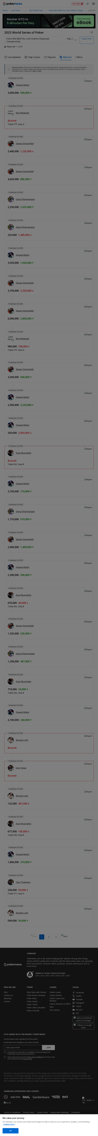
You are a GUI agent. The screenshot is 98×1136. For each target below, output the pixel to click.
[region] (49, 1125)
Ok (10, 1131)
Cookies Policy (9, 1124)
